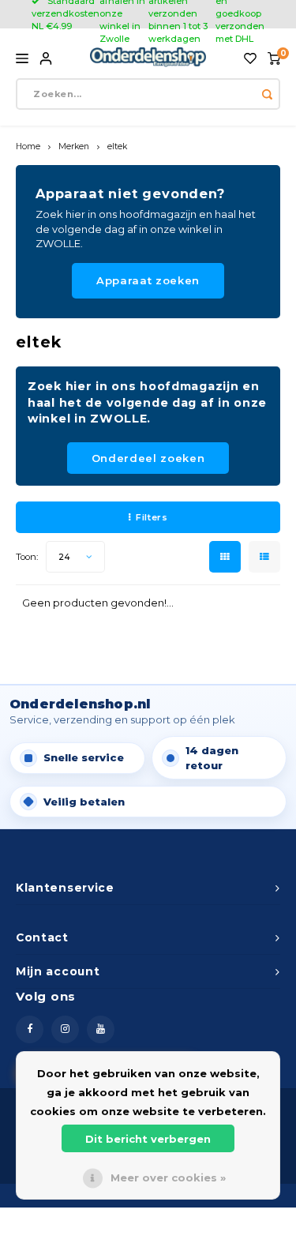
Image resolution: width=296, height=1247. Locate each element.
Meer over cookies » (168, 1177)
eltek (117, 146)
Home (28, 146)
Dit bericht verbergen (148, 1138)
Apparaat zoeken (148, 280)
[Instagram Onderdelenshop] (65, 1029)
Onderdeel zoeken (148, 458)
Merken (73, 146)
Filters (151, 517)
